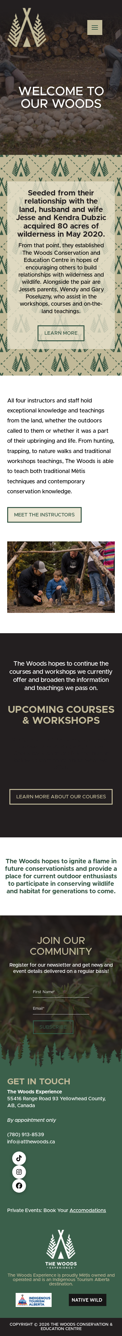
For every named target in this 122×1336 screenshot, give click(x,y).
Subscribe (53, 1027)
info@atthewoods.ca (31, 1141)
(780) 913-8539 (25, 1134)
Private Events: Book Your (56, 1210)
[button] (94, 27)
